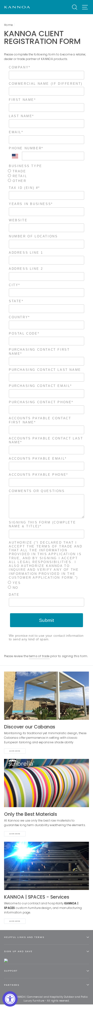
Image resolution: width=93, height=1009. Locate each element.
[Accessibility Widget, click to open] (10, 999)
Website (18, 220)
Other (18, 181)
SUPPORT (11, 970)
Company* (20, 67)
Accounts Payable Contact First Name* (40, 420)
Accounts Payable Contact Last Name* (46, 440)
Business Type (25, 166)
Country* (19, 317)
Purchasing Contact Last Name (45, 370)
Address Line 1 (26, 252)
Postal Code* (24, 333)
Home (8, 25)
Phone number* (26, 148)
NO (14, 587)
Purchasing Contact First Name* (39, 351)
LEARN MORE (14, 921)
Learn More (14, 751)
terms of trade (39, 656)
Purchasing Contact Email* (40, 386)
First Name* (22, 100)
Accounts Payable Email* (38, 458)
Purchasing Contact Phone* (41, 402)
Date (14, 594)
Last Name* (21, 116)
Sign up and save (18, 951)
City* (14, 285)
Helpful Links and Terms (24, 937)
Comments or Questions (37, 491)
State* (16, 301)
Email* (16, 132)
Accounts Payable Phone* (38, 474)
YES (16, 583)
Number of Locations (33, 236)
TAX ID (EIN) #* (24, 188)
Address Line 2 (26, 268)
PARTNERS (11, 984)
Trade (18, 171)
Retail (19, 176)
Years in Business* (31, 204)
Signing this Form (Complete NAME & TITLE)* (42, 524)
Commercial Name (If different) (46, 83)
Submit (46, 620)
